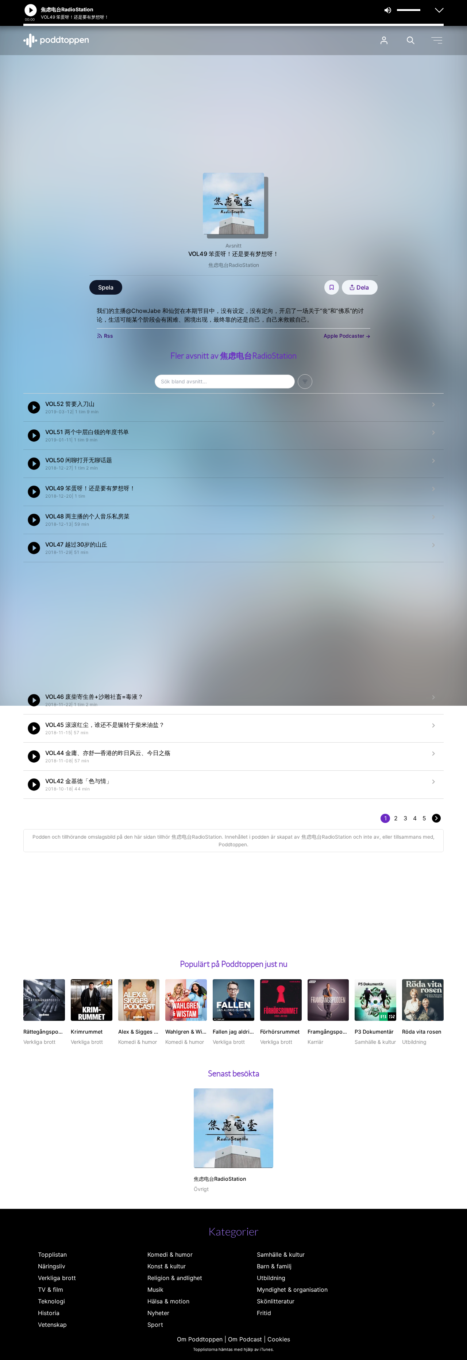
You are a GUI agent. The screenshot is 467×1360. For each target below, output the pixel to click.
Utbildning (271, 1278)
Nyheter (158, 1313)
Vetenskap (52, 1324)
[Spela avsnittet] (34, 407)
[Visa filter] (305, 381)
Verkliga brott (57, 1278)
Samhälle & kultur (281, 1254)
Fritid (264, 1313)
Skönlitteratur (275, 1301)
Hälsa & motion (168, 1301)
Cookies (278, 1339)
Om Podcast (245, 1339)
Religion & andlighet (174, 1278)
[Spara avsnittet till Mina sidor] (331, 287)
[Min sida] (384, 40)
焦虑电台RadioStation (233, 265)
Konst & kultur (166, 1266)
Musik (155, 1289)
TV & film (50, 1289)
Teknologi (51, 1301)
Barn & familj (274, 1266)
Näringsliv (51, 1266)
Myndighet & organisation (292, 1289)
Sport (155, 1324)
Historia (48, 1313)
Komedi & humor (170, 1254)
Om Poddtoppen (200, 1339)
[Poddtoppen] (56, 40)
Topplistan (52, 1254)
